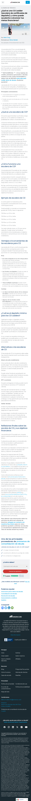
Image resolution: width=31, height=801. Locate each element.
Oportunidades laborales (5, 659)
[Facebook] (2, 607)
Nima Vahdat (14, 40)
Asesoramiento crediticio (9, 598)
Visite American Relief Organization (15, 722)
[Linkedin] (9, 607)
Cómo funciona (5, 672)
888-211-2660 (5, 699)
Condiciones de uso (21, 684)
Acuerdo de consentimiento (6, 687)
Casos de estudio (6, 675)
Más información (15, 635)
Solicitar (17, 653)
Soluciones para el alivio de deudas (12, 591)
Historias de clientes (21, 672)
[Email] (12, 607)
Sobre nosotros (20, 656)
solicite (19, 492)
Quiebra (3, 600)
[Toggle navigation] (3, 2)
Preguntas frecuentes (22, 669)
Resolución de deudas (8, 596)
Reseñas (17, 675)
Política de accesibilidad (22, 687)
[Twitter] (5, 607)
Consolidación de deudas (9, 593)
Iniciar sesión (5, 656)
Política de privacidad (7, 684)
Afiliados (17, 659)
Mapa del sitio (5, 691)
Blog (2, 669)
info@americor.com (15, 699)
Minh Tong (7, 37)
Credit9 (3, 711)
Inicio (2, 653)
